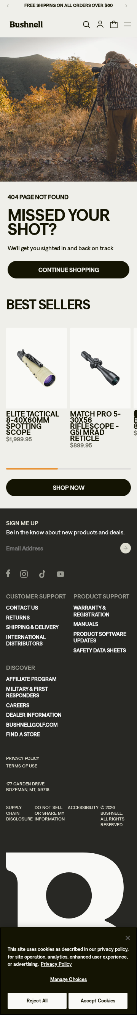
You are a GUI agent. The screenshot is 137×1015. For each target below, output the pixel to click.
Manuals (85, 624)
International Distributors (26, 640)
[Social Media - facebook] (8, 573)
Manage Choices (68, 979)
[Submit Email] (125, 548)
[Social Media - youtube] (60, 573)
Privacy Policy (22, 758)
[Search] (86, 24)
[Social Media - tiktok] (42, 573)
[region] (68, 971)
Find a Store (23, 734)
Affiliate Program (31, 679)
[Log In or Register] (100, 24)
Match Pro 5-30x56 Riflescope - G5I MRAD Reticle (95, 425)
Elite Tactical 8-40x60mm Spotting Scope (32, 422)
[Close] (127, 938)
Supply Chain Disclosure (19, 813)
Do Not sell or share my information (49, 813)
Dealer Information (34, 715)
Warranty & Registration (91, 611)
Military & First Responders (27, 692)
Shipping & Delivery (32, 627)
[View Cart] (114, 24)
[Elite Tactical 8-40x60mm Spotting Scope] (36, 368)
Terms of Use (21, 766)
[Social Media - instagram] (24, 573)
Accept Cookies (98, 1001)
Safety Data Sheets (99, 650)
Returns (18, 617)
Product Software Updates (99, 637)
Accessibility (83, 807)
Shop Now (68, 487)
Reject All (37, 1001)
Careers (17, 705)
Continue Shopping (68, 269)
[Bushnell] (26, 24)
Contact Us (22, 608)
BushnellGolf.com (32, 725)
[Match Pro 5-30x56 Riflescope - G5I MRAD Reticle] (100, 368)
